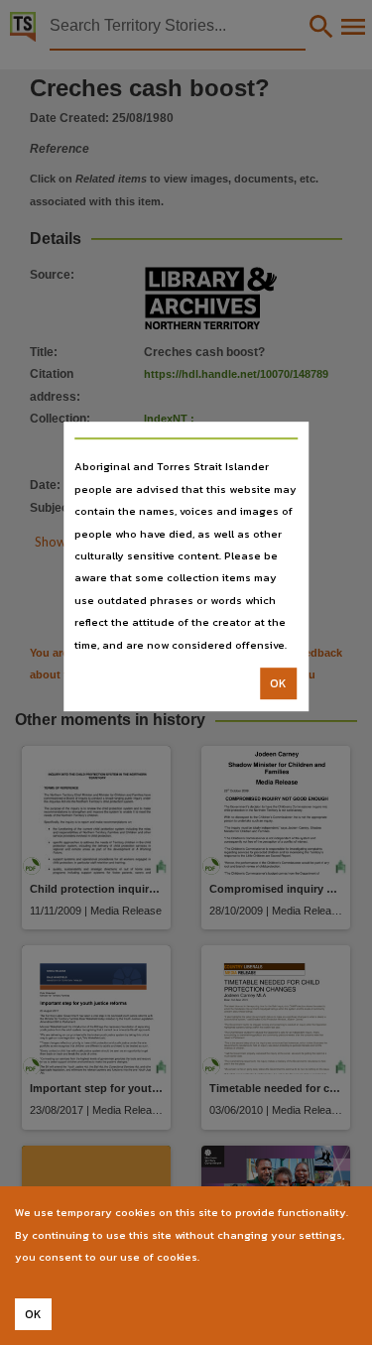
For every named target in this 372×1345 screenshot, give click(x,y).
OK (278, 683)
